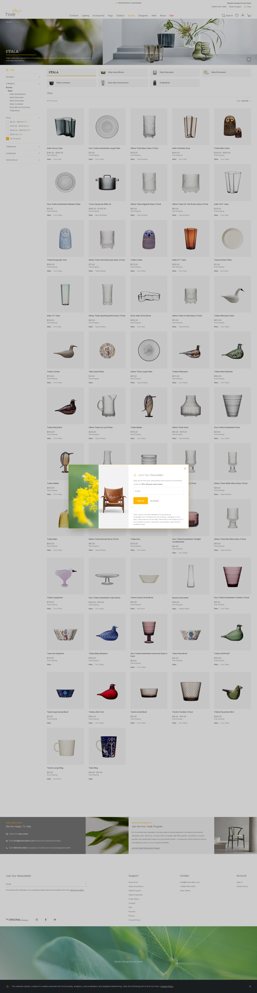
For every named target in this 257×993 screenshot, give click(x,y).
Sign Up (140, 500)
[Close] (185, 468)
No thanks (154, 500)
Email (137, 491)
